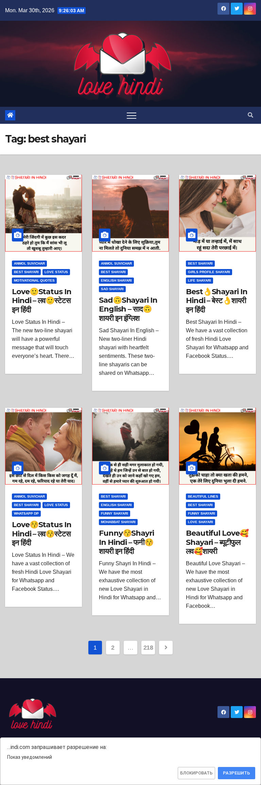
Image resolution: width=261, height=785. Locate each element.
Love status (56, 272)
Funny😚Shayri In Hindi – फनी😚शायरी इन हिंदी (126, 542)
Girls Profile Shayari (209, 272)
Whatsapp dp (26, 513)
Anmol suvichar (29, 263)
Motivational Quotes (34, 280)
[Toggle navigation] (131, 115)
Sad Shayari (112, 289)
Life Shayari (199, 280)
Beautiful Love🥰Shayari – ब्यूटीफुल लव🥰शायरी (217, 542)
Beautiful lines (203, 496)
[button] (250, 115)
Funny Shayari (114, 513)
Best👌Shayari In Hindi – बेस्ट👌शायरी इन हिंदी (216, 300)
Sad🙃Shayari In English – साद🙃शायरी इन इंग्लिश (128, 309)
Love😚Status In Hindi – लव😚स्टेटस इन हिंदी (41, 533)
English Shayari (116, 280)
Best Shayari (26, 272)
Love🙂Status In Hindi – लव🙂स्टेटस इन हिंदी (41, 300)
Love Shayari (200, 522)
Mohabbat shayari (118, 522)
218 (148, 647)
